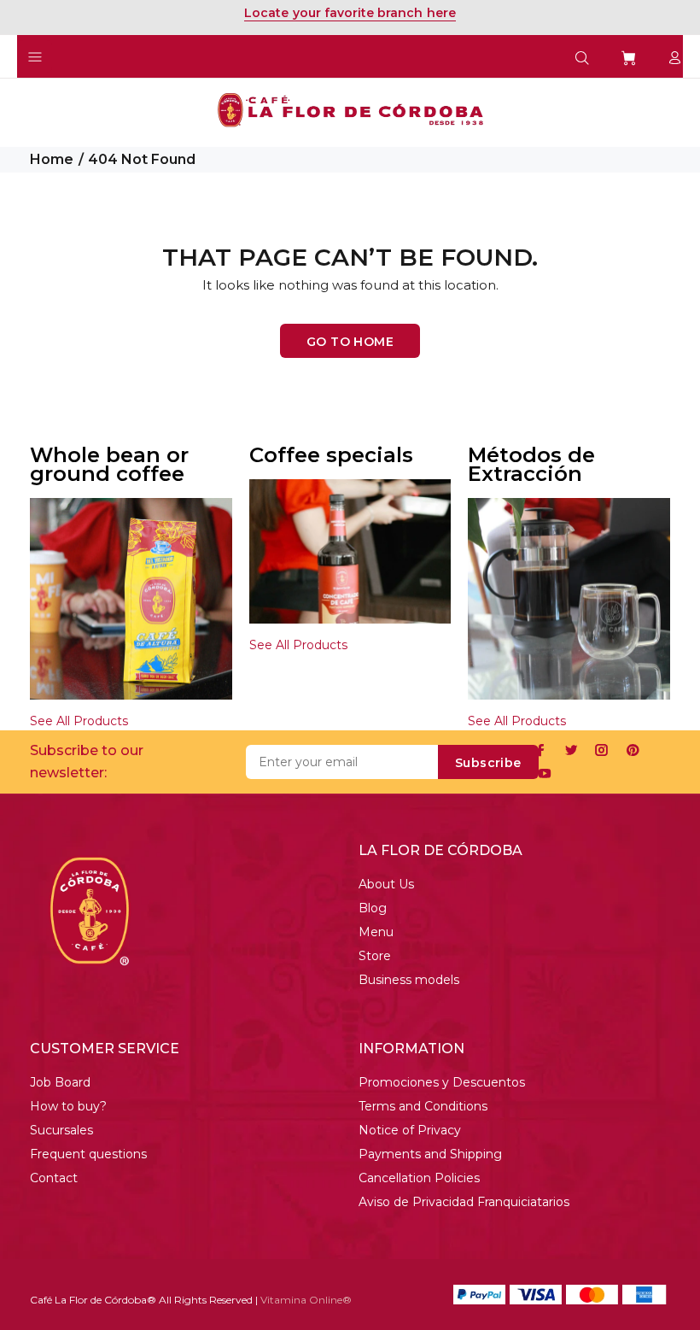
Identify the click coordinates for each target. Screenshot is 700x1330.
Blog (373, 908)
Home (51, 159)
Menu (376, 932)
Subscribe (488, 762)
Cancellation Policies (419, 1178)
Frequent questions (88, 1154)
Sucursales (61, 1130)
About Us (386, 884)
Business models (409, 979)
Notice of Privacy (410, 1130)
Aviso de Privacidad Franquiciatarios (464, 1202)
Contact (54, 1178)
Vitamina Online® (306, 1299)
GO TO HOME (350, 341)
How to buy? (68, 1106)
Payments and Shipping (430, 1154)
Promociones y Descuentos (442, 1082)
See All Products (79, 721)
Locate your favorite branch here (350, 13)
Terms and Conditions (423, 1106)
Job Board (60, 1082)
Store (375, 956)
